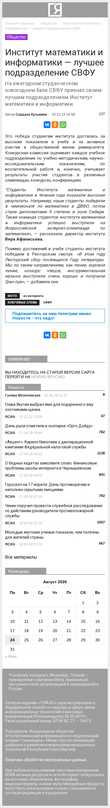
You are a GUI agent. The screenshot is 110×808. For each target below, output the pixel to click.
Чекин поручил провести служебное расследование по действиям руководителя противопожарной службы (53, 510)
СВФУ (47, 302)
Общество (16, 37)
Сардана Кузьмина (31, 114)
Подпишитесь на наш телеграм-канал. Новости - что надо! (52, 316)
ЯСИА (10, 417)
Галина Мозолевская (22, 395)
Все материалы (21, 557)
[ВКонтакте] (47, 124)
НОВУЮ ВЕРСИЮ (48, 377)
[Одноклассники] (55, 124)
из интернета (33, 296)
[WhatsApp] (63, 124)
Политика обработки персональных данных (45, 760)
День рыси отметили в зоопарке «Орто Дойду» (49, 426)
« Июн (11, 656)
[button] (100, 9)
